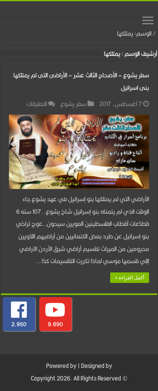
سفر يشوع (73, 103)
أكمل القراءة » (129, 277)
